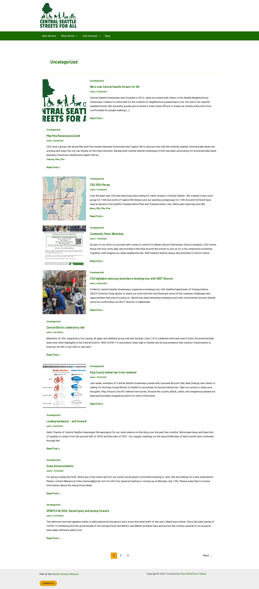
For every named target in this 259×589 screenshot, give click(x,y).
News (92, 208)
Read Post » (96, 118)
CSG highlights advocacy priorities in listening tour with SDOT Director (131, 278)
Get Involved (90, 35)
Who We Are (49, 35)
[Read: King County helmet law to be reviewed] (64, 385)
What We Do (68, 35)
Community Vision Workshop (107, 233)
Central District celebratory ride (65, 327)
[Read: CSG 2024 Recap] (64, 198)
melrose (50, 159)
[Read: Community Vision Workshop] (64, 245)
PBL (98, 208)
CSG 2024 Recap (100, 184)
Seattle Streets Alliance (65, 574)
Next (207, 555)
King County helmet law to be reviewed (113, 372)
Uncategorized (97, 81)
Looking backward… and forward (66, 421)
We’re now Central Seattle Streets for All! (115, 86)
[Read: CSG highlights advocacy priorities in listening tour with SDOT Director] (64, 291)
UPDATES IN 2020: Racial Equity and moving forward (77, 511)
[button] (76, 35)
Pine (62, 159)
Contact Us (48, 583)
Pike (57, 159)
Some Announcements (59, 466)
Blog (107, 35)
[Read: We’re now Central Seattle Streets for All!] (64, 100)
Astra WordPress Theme (193, 573)
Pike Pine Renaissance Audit (63, 135)
